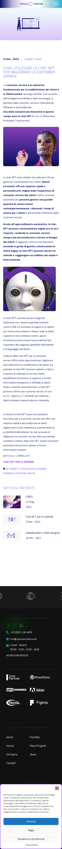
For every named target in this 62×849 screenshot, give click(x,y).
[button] (57, 788)
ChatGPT (29, 59)
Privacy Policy (32, 845)
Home (9, 737)
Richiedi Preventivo (17, 655)
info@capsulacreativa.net (23, 639)
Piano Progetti (38, 746)
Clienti (38, 59)
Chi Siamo (11, 754)
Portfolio (35, 737)
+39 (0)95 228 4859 (21, 632)
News (33, 754)
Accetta (31, 821)
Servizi (10, 746)
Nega (31, 830)
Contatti (10, 763)
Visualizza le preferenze (31, 839)
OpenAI (38, 116)
